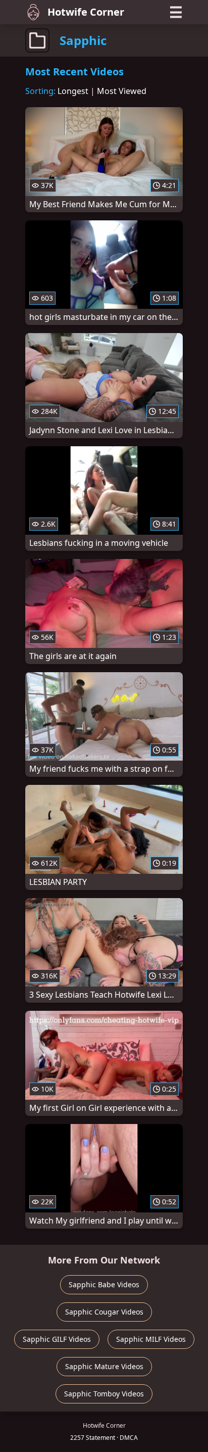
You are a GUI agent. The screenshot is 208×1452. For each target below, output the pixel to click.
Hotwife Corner (85, 12)
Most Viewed (121, 91)
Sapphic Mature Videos (104, 1366)
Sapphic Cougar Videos (104, 1312)
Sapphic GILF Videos (57, 1339)
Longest (73, 91)
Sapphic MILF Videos (151, 1339)
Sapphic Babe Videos (104, 1284)
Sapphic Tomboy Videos (104, 1393)
